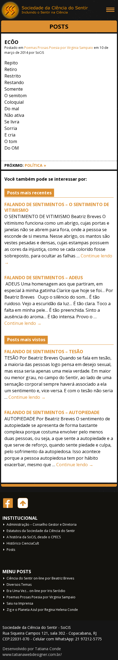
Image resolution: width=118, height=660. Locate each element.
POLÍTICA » (35, 165)
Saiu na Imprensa (20, 603)
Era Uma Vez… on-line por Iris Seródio (36, 590)
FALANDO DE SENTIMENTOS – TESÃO (43, 352)
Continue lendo (22, 323)
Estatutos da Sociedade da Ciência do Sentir (41, 530)
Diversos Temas (19, 584)
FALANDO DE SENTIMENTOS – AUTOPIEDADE (51, 412)
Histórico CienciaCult (23, 543)
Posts (11, 549)
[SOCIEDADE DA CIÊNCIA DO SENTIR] (45, 10)
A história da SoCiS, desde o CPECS (34, 537)
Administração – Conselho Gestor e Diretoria (42, 524)
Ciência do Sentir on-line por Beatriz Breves (40, 578)
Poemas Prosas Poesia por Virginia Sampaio (58, 47)
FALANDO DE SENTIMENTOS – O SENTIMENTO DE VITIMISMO (56, 207)
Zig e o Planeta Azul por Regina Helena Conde (42, 609)
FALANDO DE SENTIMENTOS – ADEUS (43, 278)
